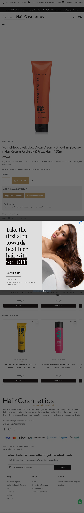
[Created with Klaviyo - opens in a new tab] (42, 291)
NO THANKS (12, 279)
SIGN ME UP (13, 273)
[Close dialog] (81, 223)
